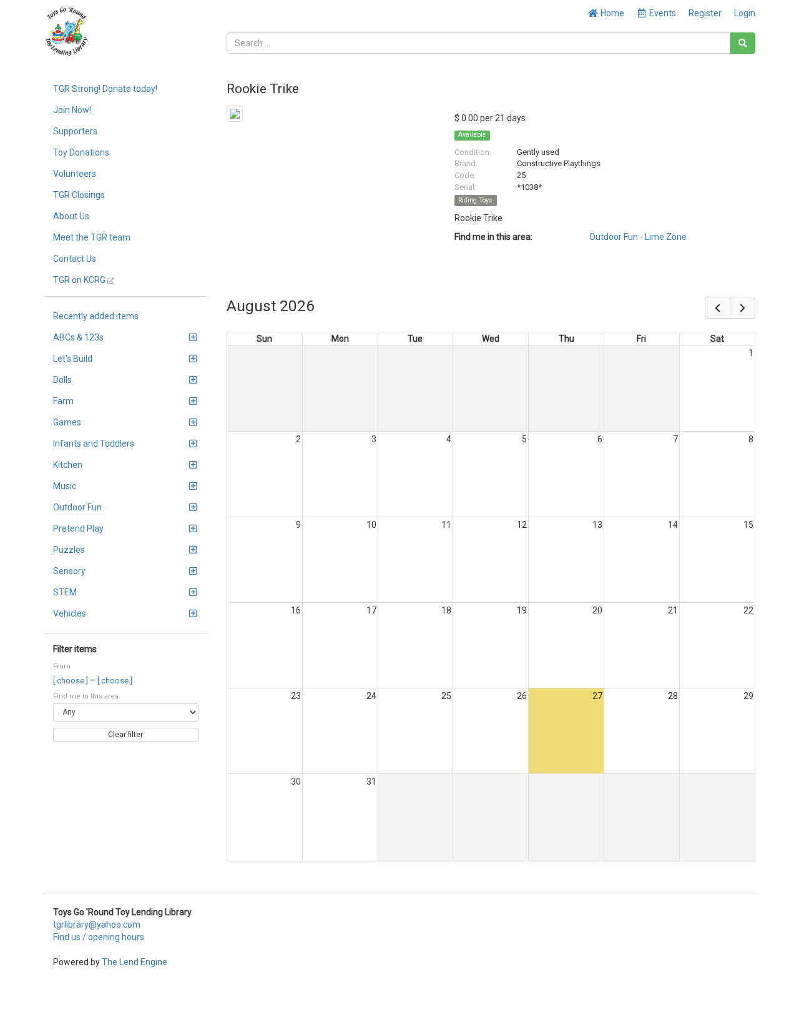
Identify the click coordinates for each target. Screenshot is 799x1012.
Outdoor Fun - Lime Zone (638, 237)
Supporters (75, 131)
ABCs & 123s (78, 337)
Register (705, 13)
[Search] (742, 43)
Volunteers (74, 174)
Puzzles (69, 550)
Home (611, 13)
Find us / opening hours (98, 937)
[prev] (717, 308)
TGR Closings (79, 195)
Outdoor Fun (77, 507)
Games (67, 422)
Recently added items (96, 316)
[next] (742, 308)
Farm (63, 401)
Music (64, 486)
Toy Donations (81, 152)
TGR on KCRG (80, 280)
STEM (65, 592)
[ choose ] (71, 680)
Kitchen (67, 465)
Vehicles (69, 613)
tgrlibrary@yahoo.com (96, 925)
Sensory (69, 571)
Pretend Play (78, 528)
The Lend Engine (134, 962)
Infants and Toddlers (93, 444)
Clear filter (125, 734)
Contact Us (74, 259)
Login (744, 13)
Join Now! (72, 110)
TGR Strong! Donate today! (105, 89)
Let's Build (72, 359)
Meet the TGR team (91, 237)
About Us (71, 216)
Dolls (62, 380)
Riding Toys (475, 200)
